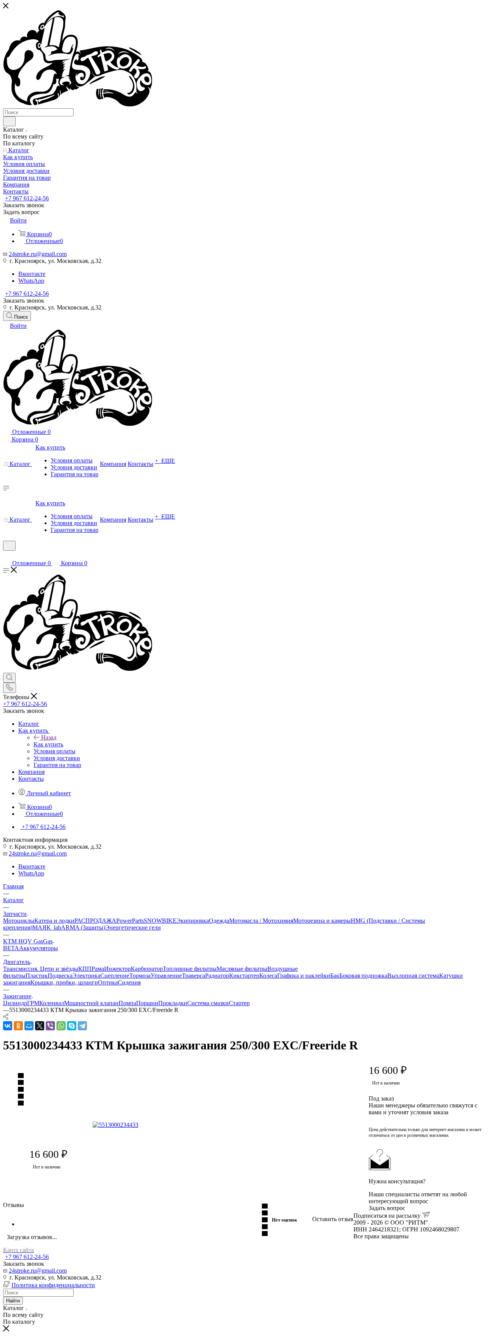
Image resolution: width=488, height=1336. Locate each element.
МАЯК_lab (46, 927)
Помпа (127, 1003)
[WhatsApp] (61, 1025)
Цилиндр (15, 1003)
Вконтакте (31, 274)
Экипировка (193, 920)
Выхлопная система (413, 975)
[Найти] (9, 121)
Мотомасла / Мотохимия (261, 920)
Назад (48, 737)
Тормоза (140, 975)
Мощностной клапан (91, 1003)
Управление (166, 975)
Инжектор (117, 968)
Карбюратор (147, 968)
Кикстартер (244, 975)
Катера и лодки (54, 920)
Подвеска (60, 975)
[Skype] (71, 1025)
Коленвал (51, 1003)
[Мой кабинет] (6, 555)
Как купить (48, 744)
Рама (98, 968)
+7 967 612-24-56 (27, 198)
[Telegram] (82, 1025)
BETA (11, 948)
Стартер (239, 1003)
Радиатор (217, 975)
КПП (85, 968)
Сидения (129, 982)
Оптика (108, 982)
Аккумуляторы (38, 948)
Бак (334, 975)
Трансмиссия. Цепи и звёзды (40, 968)
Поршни (147, 1003)
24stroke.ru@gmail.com (38, 254)
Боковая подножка (363, 975)
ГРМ (33, 1003)
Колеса (268, 975)
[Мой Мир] (29, 1025)
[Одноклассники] (18, 1025)
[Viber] (50, 1025)
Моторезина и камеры (322, 920)
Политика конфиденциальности (53, 1285)
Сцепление (114, 975)
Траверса (193, 975)
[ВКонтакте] (7, 1025)
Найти (13, 1301)
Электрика (86, 975)
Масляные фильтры (242, 968)
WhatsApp (31, 280)
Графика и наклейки (303, 975)
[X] (39, 1025)
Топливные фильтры (190, 968)
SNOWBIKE (160, 920)
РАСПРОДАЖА (95, 920)
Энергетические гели (133, 927)
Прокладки (172, 1003)
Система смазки (208, 1003)
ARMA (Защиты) (83, 927)
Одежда (219, 920)
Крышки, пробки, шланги (64, 982)
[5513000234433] (178, 1125)
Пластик (37, 975)
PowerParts (130, 920)
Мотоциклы (18, 920)
